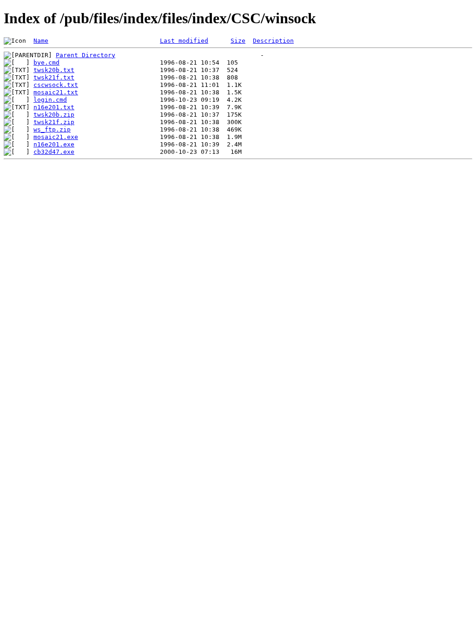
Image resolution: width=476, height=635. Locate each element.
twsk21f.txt (53, 77)
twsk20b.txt (53, 69)
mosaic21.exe (55, 136)
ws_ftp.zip (52, 129)
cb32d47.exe (53, 151)
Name (40, 40)
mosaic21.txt (55, 92)
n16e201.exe (53, 144)
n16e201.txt (53, 107)
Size (238, 40)
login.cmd (50, 99)
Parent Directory (85, 55)
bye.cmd (46, 62)
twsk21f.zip (53, 122)
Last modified (184, 40)
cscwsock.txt (55, 84)
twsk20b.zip (53, 114)
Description (273, 40)
